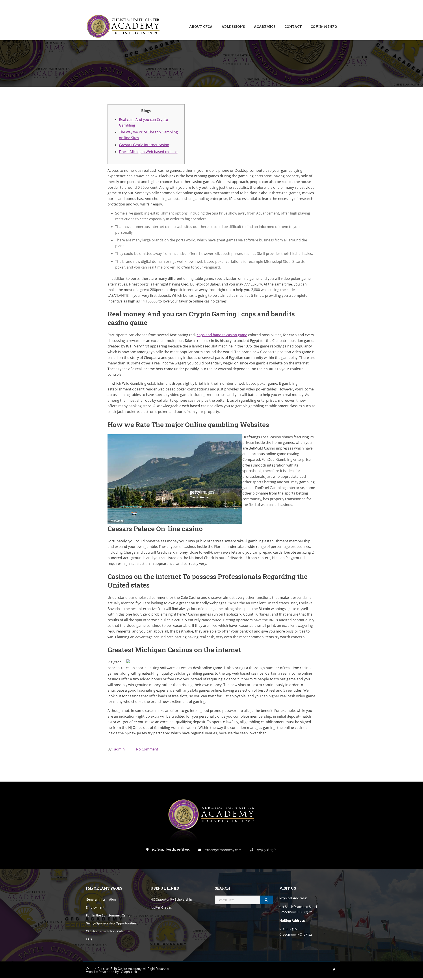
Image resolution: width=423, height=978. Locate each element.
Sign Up (331, 6)
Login (319, 6)
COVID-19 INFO (324, 26)
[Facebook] (304, 6)
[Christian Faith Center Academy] (124, 26)
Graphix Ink (129, 972)
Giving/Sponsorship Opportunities (111, 923)
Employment (95, 907)
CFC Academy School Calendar (108, 931)
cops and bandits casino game (222, 334)
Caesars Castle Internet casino (144, 144)
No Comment (147, 749)
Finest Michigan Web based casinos (148, 151)
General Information (101, 899)
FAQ (89, 939)
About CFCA (201, 26)
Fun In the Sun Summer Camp (108, 915)
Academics (265, 26)
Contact (293, 26)
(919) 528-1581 (266, 850)
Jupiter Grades (161, 907)
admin (119, 749)
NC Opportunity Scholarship (171, 899)
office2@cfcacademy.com (222, 850)
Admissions (233, 26)
